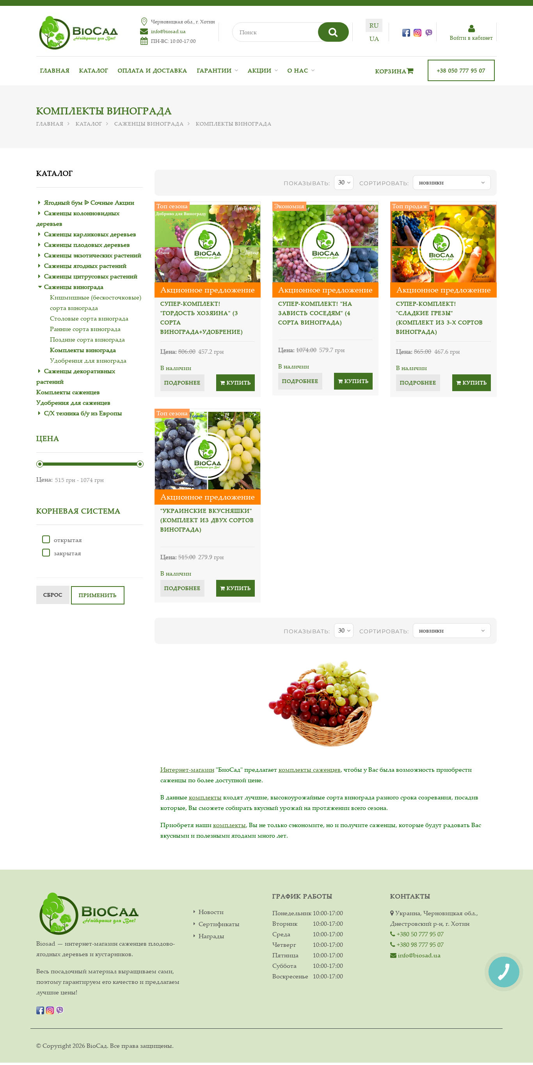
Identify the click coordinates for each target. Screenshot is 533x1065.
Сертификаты (219, 924)
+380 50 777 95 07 (419, 934)
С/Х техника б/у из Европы (83, 413)
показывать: (307, 183)
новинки (431, 182)
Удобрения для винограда (88, 360)
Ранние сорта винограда (85, 328)
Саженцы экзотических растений (92, 255)
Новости (211, 912)
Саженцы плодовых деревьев (87, 244)
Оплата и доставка (152, 70)
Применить (98, 595)
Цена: (44, 479)
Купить (238, 382)
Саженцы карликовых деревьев (90, 234)
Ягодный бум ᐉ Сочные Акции (89, 202)
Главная (54, 70)
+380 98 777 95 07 (419, 944)
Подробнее (182, 382)
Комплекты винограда (83, 350)
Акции (260, 70)
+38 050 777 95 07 (461, 70)
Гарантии (214, 70)
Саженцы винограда (149, 123)
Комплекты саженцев (68, 392)
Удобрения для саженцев (73, 402)
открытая (68, 539)
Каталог (93, 70)
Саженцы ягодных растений (85, 265)
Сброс (52, 594)
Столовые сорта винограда (89, 318)
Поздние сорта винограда (87, 339)
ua (374, 38)
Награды (211, 936)
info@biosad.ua (168, 31)
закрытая (67, 553)
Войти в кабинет (471, 37)
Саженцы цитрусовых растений (90, 276)
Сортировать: (384, 183)
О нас (298, 70)
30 (341, 182)
